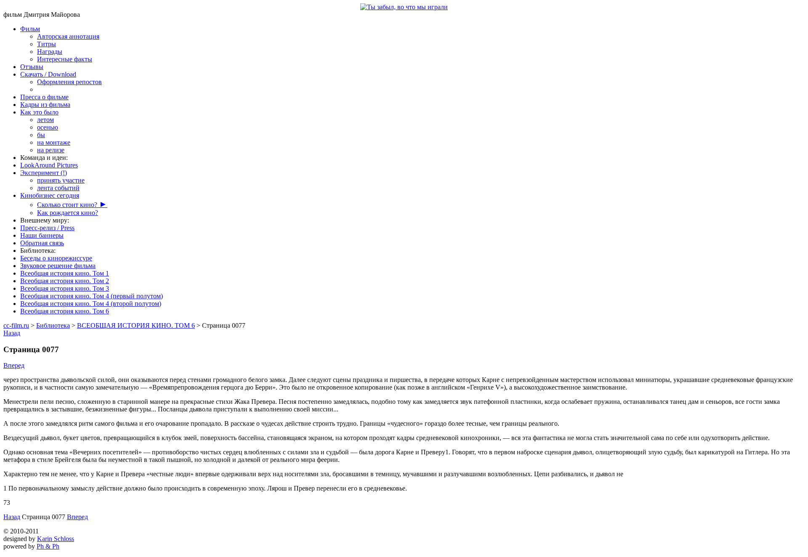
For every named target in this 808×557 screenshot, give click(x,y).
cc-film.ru (16, 325)
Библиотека (53, 325)
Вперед (13, 365)
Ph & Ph (48, 546)
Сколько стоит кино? (72, 204)
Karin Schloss (55, 538)
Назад (11, 333)
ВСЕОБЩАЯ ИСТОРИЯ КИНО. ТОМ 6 (136, 325)
